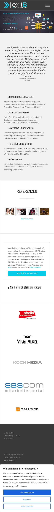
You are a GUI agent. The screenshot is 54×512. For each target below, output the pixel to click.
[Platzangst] (44, 211)
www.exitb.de (9, 460)
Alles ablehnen (27, 506)
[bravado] (21, 211)
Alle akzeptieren (27, 492)
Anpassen (27, 499)
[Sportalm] (10, 211)
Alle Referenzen (27, 219)
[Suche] (40, 5)
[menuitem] (40, 5)
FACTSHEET (35, 268)
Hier (10, 268)
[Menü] (46, 5)
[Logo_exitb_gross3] (22, 5)
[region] (27, 488)
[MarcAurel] (33, 211)
